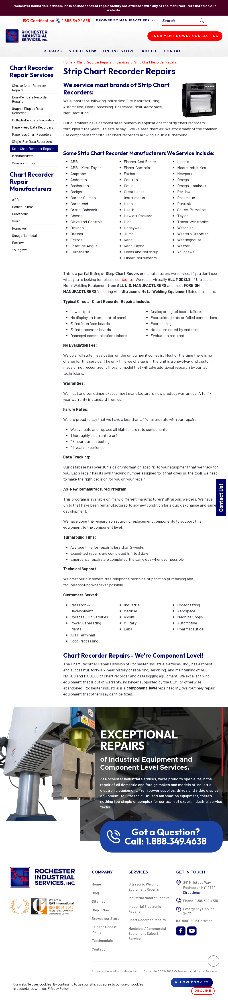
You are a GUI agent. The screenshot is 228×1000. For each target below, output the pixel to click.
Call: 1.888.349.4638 (166, 841)
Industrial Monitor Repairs (148, 898)
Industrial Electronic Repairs (144, 908)
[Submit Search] (202, 20)
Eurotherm (20, 214)
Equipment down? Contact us (184, 36)
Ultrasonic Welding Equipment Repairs (143, 886)
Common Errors (24, 163)
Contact (174, 51)
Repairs (53, 51)
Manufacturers (23, 155)
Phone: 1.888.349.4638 (200, 900)
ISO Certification (38, 20)
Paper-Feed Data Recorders (32, 127)
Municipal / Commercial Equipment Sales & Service (147, 933)
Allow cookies (192, 982)
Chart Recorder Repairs (147, 920)
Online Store (119, 51)
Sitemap (99, 901)
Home (96, 884)
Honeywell (19, 228)
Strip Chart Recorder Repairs (33, 148)
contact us (124, 279)
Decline (203, 990)
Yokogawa (20, 249)
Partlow (18, 242)
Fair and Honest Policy (104, 929)
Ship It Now (82, 51)
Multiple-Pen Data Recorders (33, 120)
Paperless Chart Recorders (32, 134)
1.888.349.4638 (76, 20)
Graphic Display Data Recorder (27, 110)
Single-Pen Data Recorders (32, 141)
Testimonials (102, 940)
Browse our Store (105, 918)
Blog (95, 893)
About (149, 51)
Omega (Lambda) (24, 235)
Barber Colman (23, 206)
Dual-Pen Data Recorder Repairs (30, 99)
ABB (15, 199)
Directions (191, 892)
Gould (16, 221)
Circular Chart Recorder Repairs (29, 87)
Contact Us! (221, 497)
